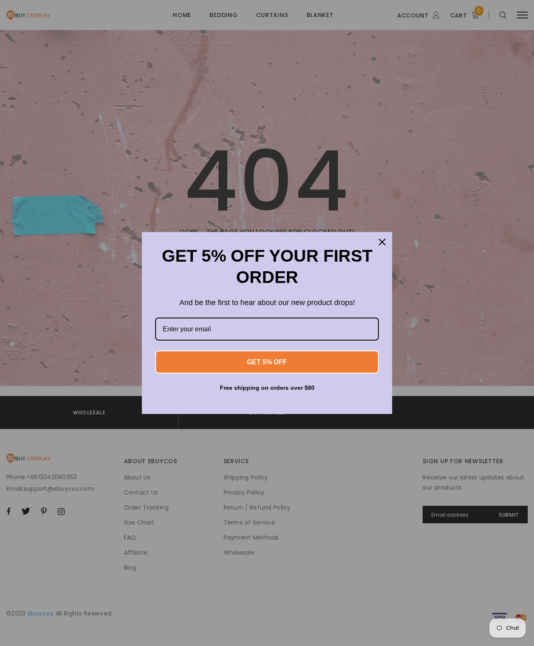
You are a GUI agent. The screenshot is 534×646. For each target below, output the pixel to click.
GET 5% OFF (267, 362)
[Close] (382, 242)
